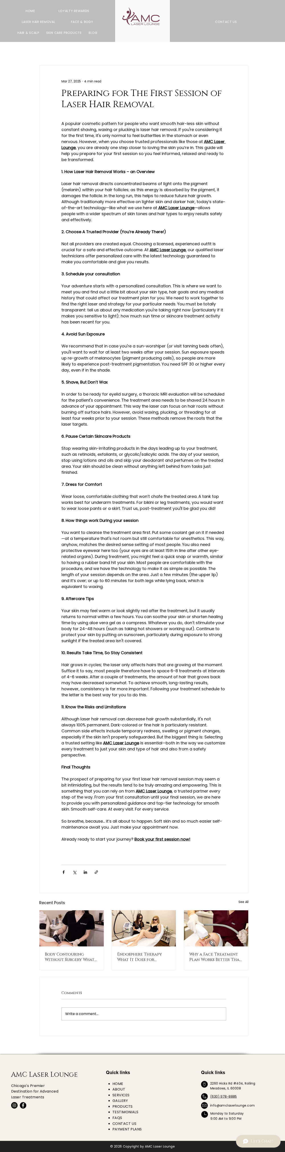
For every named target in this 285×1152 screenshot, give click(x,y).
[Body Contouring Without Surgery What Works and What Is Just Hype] (71, 928)
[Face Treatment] (216, 928)
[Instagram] (14, 1105)
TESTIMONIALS (125, 1112)
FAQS (117, 1117)
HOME (117, 1083)
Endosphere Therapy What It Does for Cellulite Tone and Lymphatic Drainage (139, 957)
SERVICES (121, 1095)
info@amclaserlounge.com (232, 1105)
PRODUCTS (122, 1106)
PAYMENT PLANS (127, 1129)
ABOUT (118, 1089)
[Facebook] (23, 1105)
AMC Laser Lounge (44, 1074)
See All (243, 902)
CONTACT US (124, 1123)
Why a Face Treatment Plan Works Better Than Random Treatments (215, 957)
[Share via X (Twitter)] (74, 872)
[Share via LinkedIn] (85, 872)
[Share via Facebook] (63, 872)
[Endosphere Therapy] (144, 928)
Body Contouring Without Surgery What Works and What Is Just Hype (70, 957)
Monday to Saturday (227, 1113)
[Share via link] (96, 872)
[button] (38, 22)
